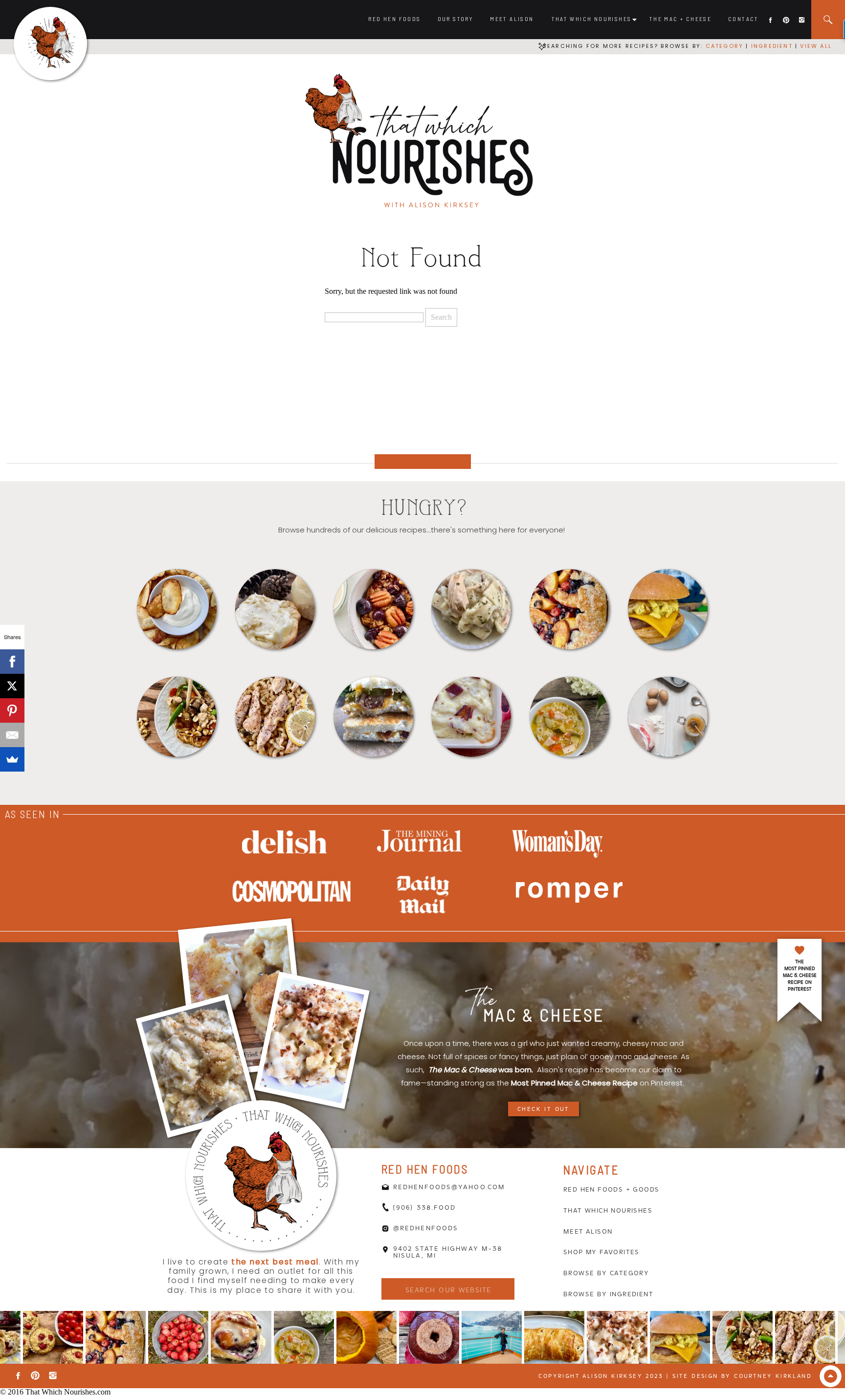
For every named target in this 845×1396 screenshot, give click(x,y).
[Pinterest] (12, 710)
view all (816, 46)
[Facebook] (12, 661)
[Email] (12, 735)
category (725, 46)
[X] (12, 686)
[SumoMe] (12, 759)
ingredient (771, 46)
